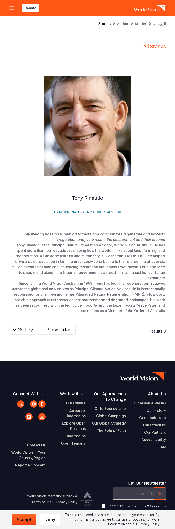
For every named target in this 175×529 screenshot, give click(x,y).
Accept (23, 519)
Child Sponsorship (110, 408)
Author (123, 23)
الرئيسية (159, 23)
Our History (156, 410)
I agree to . (136, 506)
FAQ (162, 447)
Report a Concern (30, 465)
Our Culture (76, 403)
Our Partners (155, 432)
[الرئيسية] (150, 8)
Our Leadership (152, 417)
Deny (49, 519)
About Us (157, 393)
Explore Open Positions (74, 426)
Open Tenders (73, 443)
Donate (30, 8)
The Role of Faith (111, 430)
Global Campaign (111, 416)
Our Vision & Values (149, 403)
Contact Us (36, 445)
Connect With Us (29, 393)
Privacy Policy (66, 502)
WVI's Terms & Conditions (146, 506)
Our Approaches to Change (110, 396)
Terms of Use (41, 502)
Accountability (153, 439)
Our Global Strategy (109, 423)
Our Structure (154, 425)
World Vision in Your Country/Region (28, 455)
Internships (76, 436)
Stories (141, 23)
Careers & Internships (76, 413)
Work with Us (73, 393)
